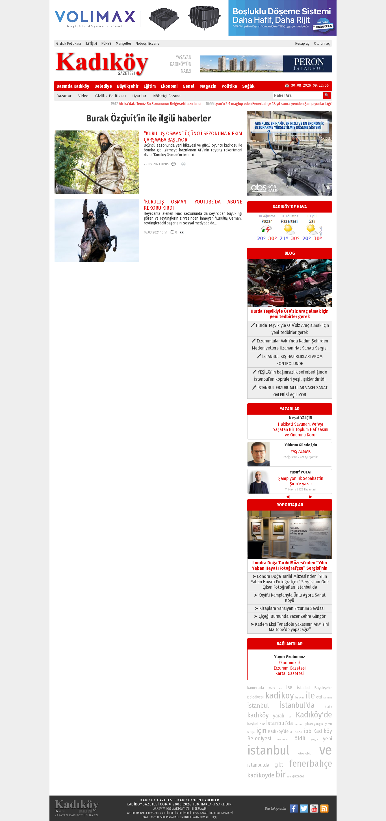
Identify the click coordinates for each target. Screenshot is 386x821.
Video (83, 95)
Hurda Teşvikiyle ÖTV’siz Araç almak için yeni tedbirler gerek (290, 313)
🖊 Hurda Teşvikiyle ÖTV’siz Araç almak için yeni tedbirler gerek (290, 329)
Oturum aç (322, 43)
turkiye (251, 732)
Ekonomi (169, 86)
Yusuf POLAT (301, 472)
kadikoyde (260, 775)
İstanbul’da (279, 723)
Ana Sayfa (159, 809)
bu (290, 716)
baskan (300, 697)
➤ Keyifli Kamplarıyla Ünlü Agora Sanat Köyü (290, 597)
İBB (289, 687)
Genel (188, 86)
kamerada (255, 687)
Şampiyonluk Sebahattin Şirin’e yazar (300, 481)
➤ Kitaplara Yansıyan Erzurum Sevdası (290, 608)
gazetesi (298, 776)
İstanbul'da (297, 705)
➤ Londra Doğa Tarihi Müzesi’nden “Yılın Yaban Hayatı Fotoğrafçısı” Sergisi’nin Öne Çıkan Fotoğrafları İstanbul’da (290, 582)
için (261, 730)
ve (325, 750)
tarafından (282, 739)
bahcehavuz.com (194, 817)
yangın (314, 739)
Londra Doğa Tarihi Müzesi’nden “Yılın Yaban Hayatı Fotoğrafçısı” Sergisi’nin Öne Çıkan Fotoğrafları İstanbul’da (290, 568)
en (280, 688)
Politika (229, 86)
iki (291, 732)
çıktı (279, 764)
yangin (318, 724)
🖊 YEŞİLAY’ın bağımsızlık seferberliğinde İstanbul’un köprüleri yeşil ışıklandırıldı (289, 375)
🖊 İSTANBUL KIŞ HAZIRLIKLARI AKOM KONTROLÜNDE (290, 360)
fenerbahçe (310, 763)
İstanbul (258, 705)
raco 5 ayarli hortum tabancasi (213, 813)
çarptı (328, 724)
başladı (253, 724)
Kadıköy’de (278, 731)
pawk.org (148, 817)
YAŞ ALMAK (301, 451)
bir (281, 774)
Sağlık (248, 86)
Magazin (207, 86)
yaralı (278, 716)
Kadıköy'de (314, 715)
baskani (298, 724)
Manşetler (123, 43)
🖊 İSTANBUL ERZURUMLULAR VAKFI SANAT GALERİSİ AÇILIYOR (290, 391)
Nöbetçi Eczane (147, 43)
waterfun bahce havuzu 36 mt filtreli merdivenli (159, 813)
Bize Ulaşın (199, 809)
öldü (299, 738)
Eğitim (150, 86)
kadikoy (279, 695)
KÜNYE (106, 43)
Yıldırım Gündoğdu (301, 445)
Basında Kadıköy (73, 86)
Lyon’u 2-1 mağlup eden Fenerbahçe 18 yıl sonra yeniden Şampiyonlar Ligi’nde (261, 103)
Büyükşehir (127, 86)
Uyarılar (139, 95)
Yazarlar (64, 95)
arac (262, 724)
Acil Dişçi (211, 817)
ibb (307, 731)
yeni (327, 739)
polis (271, 688)
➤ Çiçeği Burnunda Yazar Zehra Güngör (290, 616)
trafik (328, 707)
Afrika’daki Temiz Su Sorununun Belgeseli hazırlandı (145, 103)
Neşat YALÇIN (300, 417)
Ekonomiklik (290, 662)
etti (319, 697)
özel (289, 776)
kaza (298, 731)
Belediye (103, 86)
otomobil (304, 753)
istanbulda (258, 765)
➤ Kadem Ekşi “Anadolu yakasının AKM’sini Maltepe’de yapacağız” (289, 626)
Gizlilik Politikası (68, 43)
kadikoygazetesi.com (147, 804)
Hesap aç (302, 43)
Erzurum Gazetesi (290, 668)
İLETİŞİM (91, 43)
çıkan (309, 724)
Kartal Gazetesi (290, 673)
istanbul (268, 750)
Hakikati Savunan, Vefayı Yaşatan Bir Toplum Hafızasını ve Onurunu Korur (300, 429)
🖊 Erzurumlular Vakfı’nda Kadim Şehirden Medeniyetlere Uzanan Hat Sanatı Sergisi (289, 344)
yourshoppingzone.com (169, 817)
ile (310, 695)
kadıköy (258, 715)
